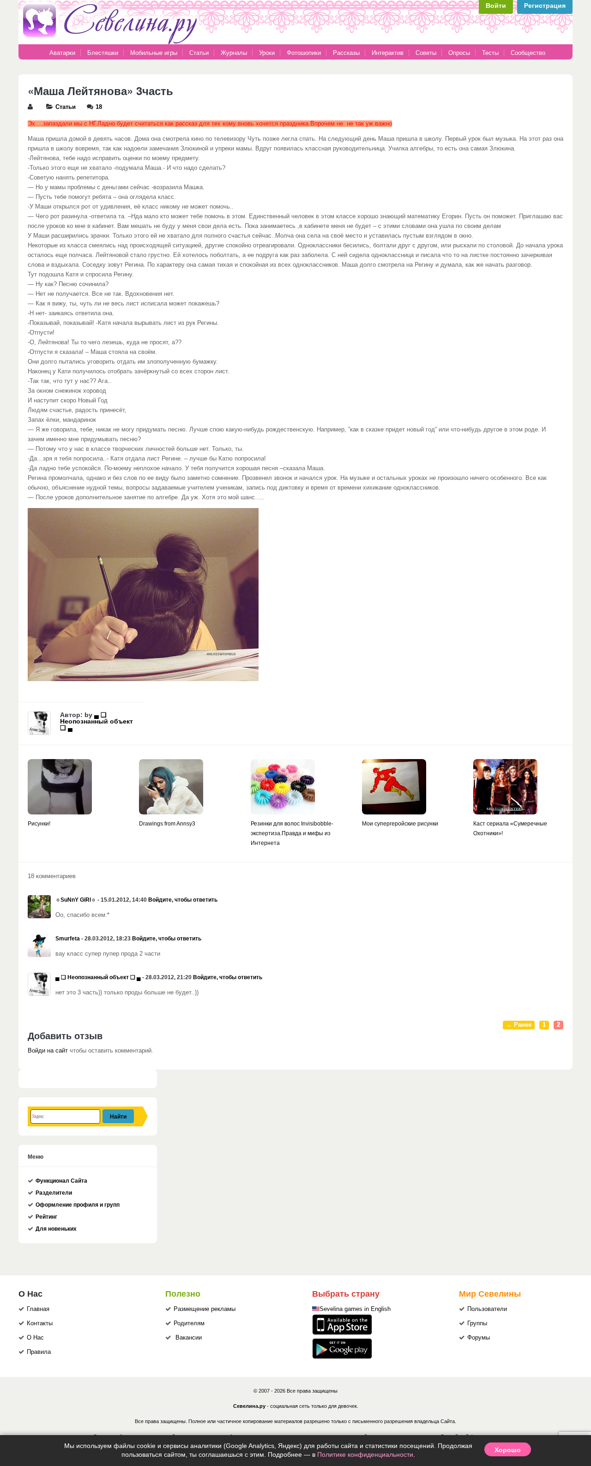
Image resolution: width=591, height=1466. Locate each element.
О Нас (35, 1337)
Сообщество (528, 52)
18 (99, 107)
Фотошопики (304, 52)
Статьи (199, 52)
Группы (477, 1323)
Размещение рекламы (204, 1309)
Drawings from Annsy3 (167, 823)
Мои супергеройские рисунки (400, 823)
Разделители (54, 1193)
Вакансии (188, 1337)
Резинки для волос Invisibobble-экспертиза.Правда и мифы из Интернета (292, 833)
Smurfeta (67, 938)
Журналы (234, 52)
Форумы (478, 1337)
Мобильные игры (153, 52)
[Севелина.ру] (111, 42)
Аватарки (62, 52)
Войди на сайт (48, 1050)
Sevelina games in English (355, 1309)
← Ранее (518, 1025)
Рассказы (347, 52)
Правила (39, 1352)
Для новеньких (56, 1229)
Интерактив (388, 52)
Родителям (189, 1323)
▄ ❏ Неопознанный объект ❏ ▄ (96, 721)
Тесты (490, 52)
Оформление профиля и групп (78, 1205)
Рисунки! (39, 823)
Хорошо (508, 1449)
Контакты (40, 1323)
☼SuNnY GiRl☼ (75, 900)
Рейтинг (46, 1217)
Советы (426, 52)
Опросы (459, 52)
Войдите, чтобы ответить (182, 900)
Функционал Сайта (61, 1181)
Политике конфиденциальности (365, 1454)
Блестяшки (102, 52)
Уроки (267, 52)
